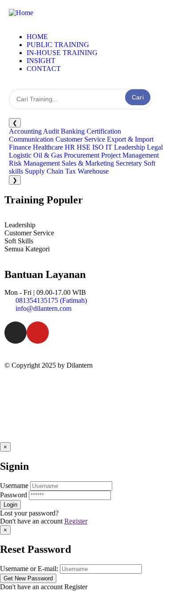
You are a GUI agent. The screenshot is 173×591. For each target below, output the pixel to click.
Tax (70, 171)
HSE (83, 147)
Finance (20, 147)
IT (109, 147)
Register (75, 521)
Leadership (129, 147)
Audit (51, 131)
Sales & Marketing (88, 163)
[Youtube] (38, 332)
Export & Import (130, 139)
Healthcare (48, 147)
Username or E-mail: (29, 568)
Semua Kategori (27, 249)
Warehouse (93, 171)
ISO (98, 147)
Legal (155, 147)
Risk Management (34, 163)
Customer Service (80, 139)
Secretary (129, 163)
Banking (73, 131)
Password (13, 495)
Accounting (25, 131)
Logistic (20, 155)
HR (70, 147)
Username (14, 485)
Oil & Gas (47, 155)
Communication (31, 139)
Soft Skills (18, 241)
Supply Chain (44, 171)
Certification (103, 131)
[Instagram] (15, 332)
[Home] (21, 12)
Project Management (130, 155)
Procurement (81, 155)
